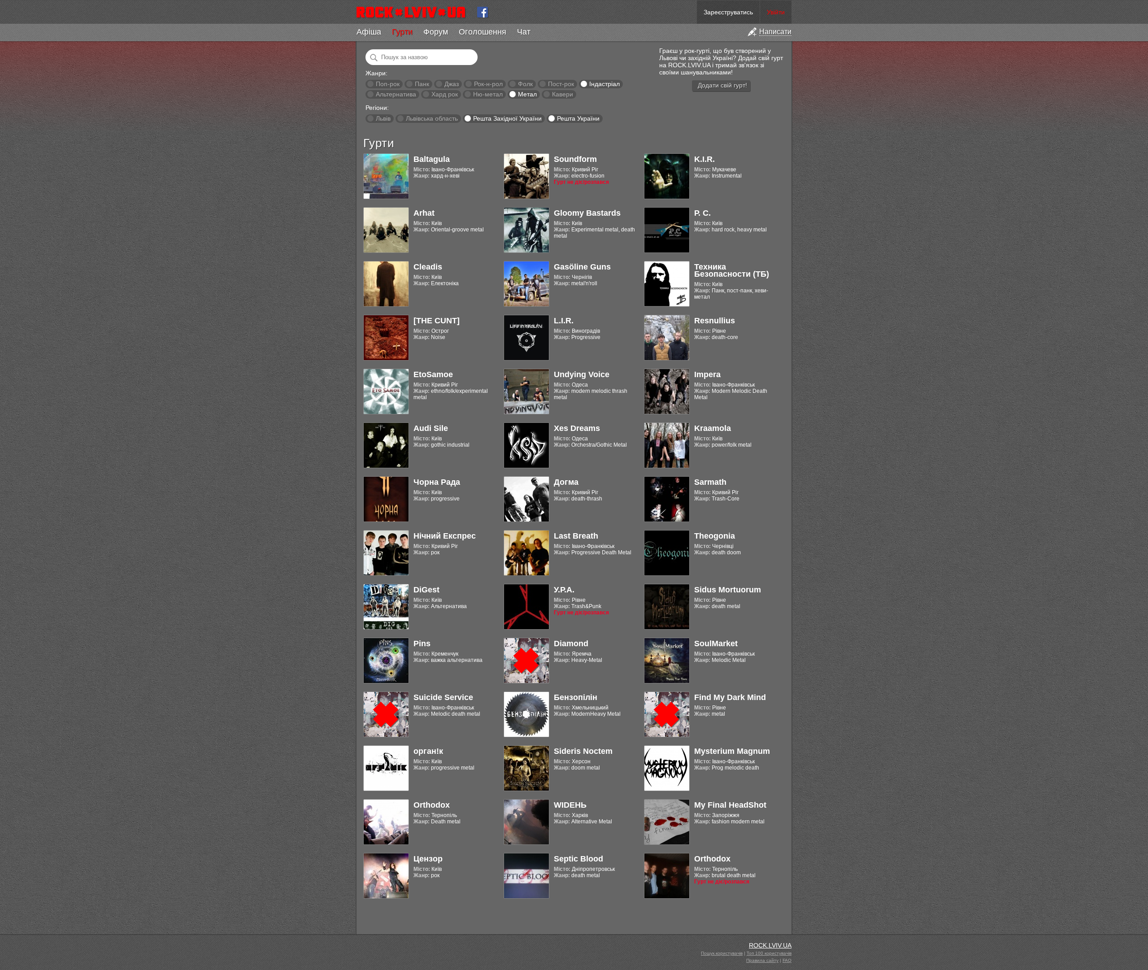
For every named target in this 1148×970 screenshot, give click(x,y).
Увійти (776, 12)
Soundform (575, 159)
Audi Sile (430, 428)
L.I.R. (564, 320)
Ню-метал (488, 94)
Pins (421, 643)
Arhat (424, 213)
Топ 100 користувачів (769, 953)
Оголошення (482, 31)
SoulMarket (716, 643)
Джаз (451, 83)
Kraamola (712, 428)
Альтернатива (396, 94)
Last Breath (576, 535)
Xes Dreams (577, 428)
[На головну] (415, 12)
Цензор (428, 858)
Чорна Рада (436, 482)
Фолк (525, 83)
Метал (527, 94)
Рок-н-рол (488, 83)
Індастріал (604, 83)
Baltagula (431, 159)
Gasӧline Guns (582, 266)
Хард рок (444, 94)
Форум (435, 31)
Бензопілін (575, 697)
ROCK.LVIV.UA (770, 945)
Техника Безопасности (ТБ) (731, 270)
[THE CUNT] (436, 320)
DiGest (426, 589)
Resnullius (714, 320)
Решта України (578, 118)
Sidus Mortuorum (727, 589)
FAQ (787, 960)
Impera (707, 374)
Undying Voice (581, 374)
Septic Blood (578, 858)
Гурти (402, 31)
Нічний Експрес (444, 535)
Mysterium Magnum (732, 751)
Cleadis (427, 266)
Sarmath (710, 482)
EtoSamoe (433, 374)
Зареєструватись (728, 12)
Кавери (562, 94)
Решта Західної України (507, 118)
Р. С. (702, 213)
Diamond (571, 643)
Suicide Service (443, 697)
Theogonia (714, 535)
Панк (422, 83)
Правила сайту (762, 960)
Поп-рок (388, 83)
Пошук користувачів (722, 953)
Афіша (369, 31)
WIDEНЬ (570, 804)
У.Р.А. (564, 589)
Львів (383, 118)
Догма (566, 482)
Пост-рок (561, 83)
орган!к (428, 751)
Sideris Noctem (583, 751)
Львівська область (432, 118)
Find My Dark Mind (730, 697)
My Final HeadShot (730, 804)
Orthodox (431, 804)
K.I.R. (704, 159)
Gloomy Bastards (587, 213)
